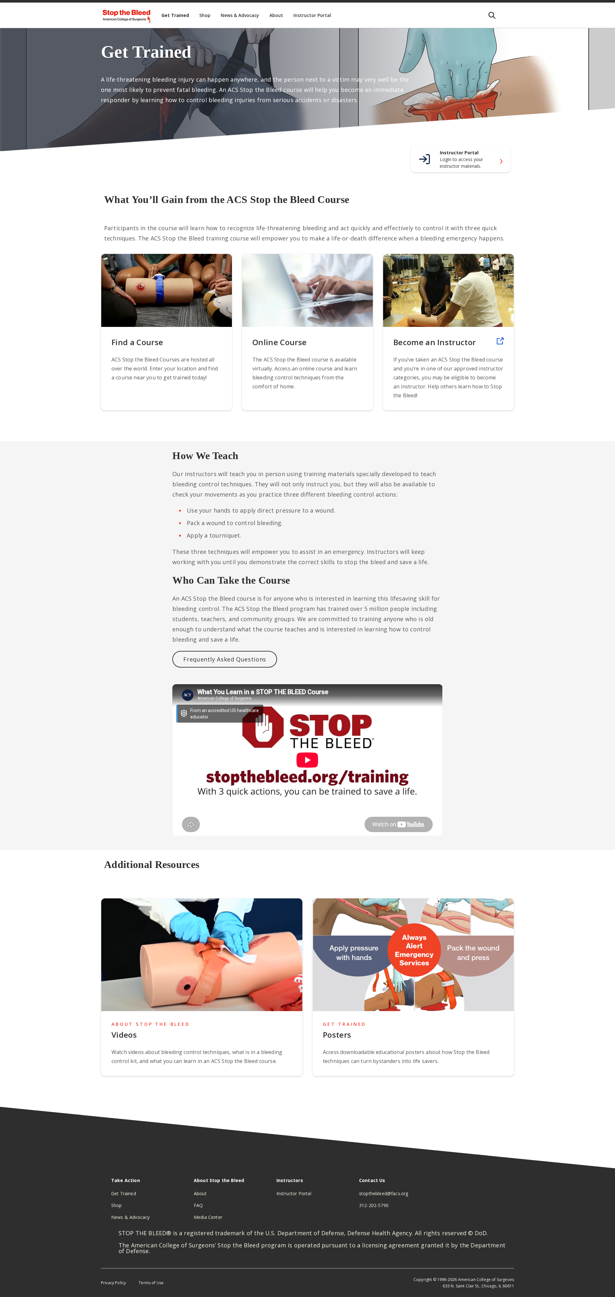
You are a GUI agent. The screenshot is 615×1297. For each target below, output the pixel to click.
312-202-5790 (374, 1205)
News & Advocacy (130, 1217)
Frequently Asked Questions (224, 659)
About (200, 1193)
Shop (116, 1205)
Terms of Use (151, 1282)
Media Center (208, 1217)
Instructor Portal (293, 1193)
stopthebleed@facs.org (383, 1193)
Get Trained (123, 1193)
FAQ (198, 1205)
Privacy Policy (113, 1282)
